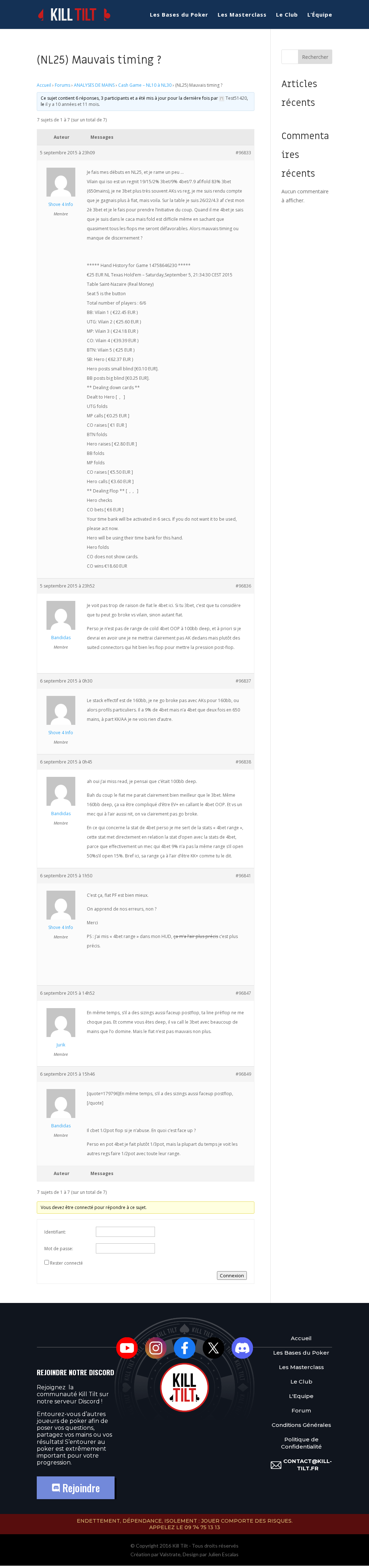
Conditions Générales (301, 1424)
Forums (62, 85)
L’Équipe (319, 15)
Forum (301, 1410)
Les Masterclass (242, 15)
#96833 (243, 153)
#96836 (243, 586)
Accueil (44, 85)
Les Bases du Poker (179, 15)
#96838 (243, 762)
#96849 (243, 1074)
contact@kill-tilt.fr (307, 1465)
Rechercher (315, 56)
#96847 (243, 993)
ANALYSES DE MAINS (94, 85)
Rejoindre (80, 1487)
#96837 (243, 681)
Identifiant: (55, 1232)
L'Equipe (301, 1396)
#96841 (243, 876)
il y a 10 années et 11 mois (72, 104)
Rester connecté (66, 1263)
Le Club (287, 15)
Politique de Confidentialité (301, 1443)
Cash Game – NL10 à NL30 (145, 85)
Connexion (232, 1275)
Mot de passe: (58, 1249)
